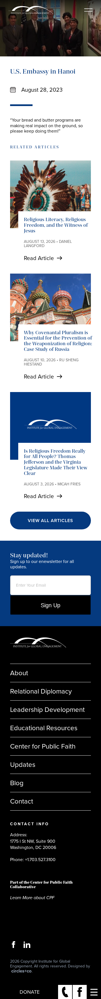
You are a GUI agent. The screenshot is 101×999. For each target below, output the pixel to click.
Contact (21, 801)
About (19, 673)
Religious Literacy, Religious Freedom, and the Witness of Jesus (56, 225)
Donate (30, 992)
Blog (17, 783)
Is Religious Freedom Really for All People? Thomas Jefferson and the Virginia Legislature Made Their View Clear (56, 462)
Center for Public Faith (42, 746)
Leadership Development (47, 710)
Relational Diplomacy (41, 691)
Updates (22, 765)
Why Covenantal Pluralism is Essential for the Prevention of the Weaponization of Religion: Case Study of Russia (58, 340)
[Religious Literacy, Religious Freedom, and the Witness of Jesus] (50, 194)
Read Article (39, 258)
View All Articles (50, 520)
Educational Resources (43, 728)
